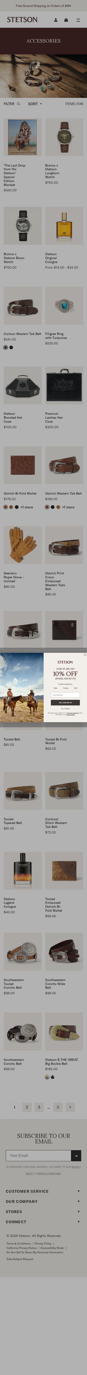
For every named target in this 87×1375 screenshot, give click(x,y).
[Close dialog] (85, 655)
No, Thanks (65, 709)
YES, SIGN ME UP (65, 703)
